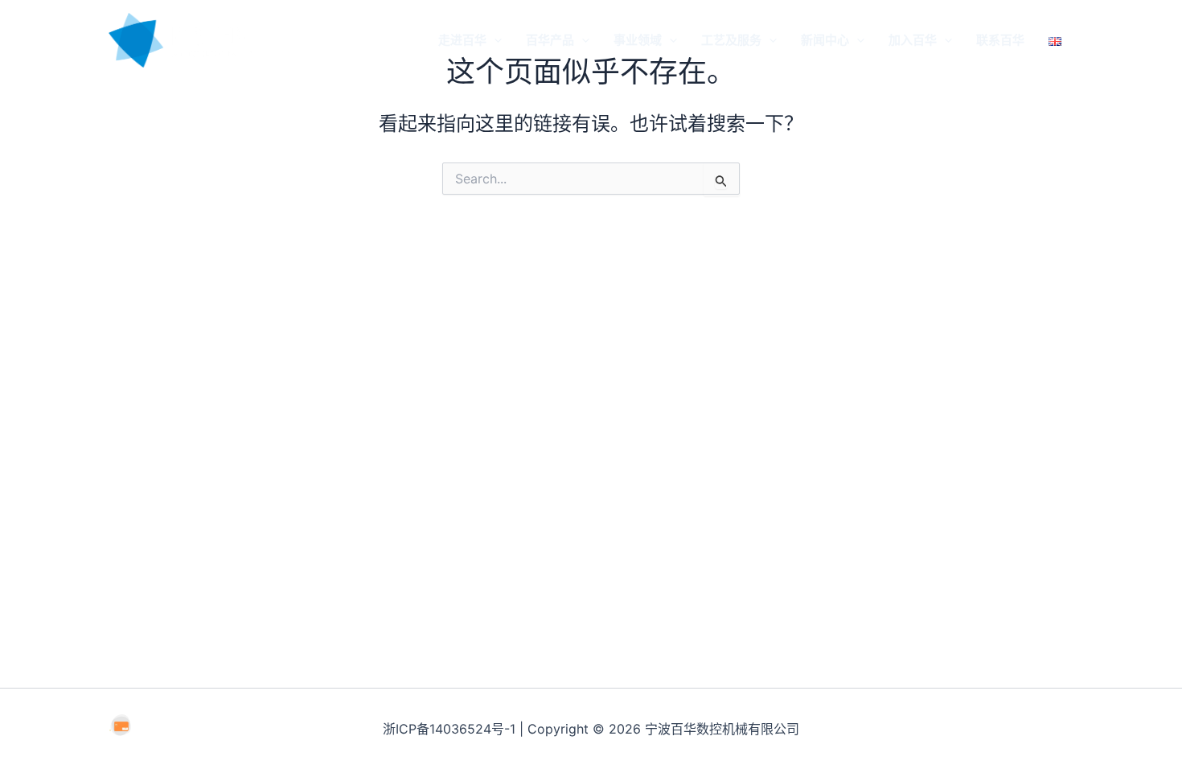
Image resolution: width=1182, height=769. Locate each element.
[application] (494, 40)
